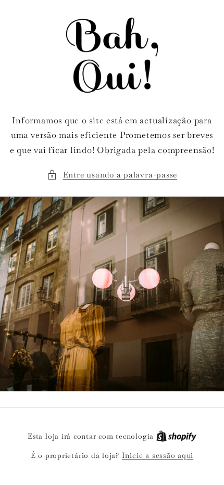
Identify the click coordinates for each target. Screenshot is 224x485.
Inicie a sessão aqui (157, 455)
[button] (112, 175)
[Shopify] (176, 436)
